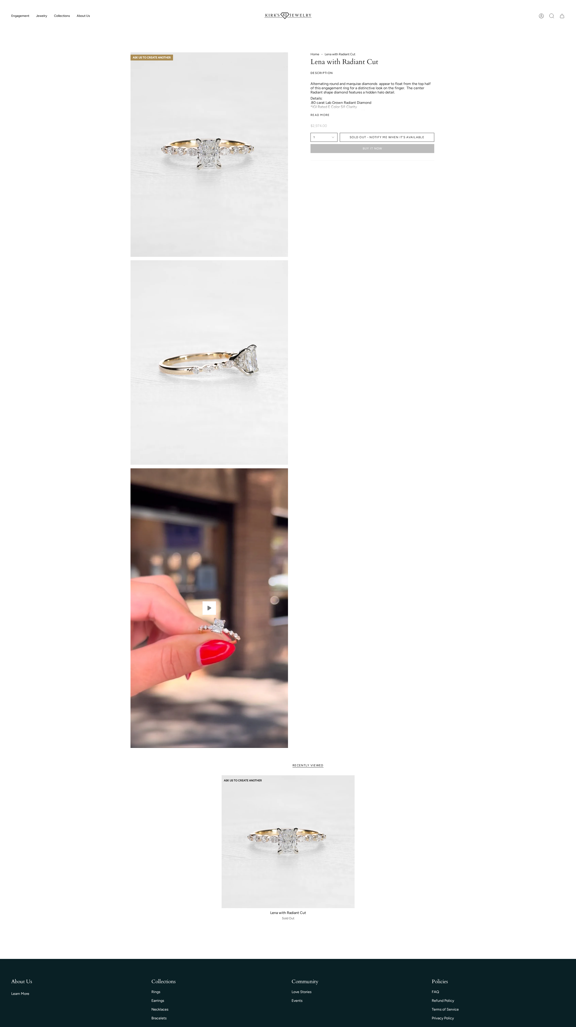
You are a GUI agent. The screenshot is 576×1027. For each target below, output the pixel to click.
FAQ (435, 992)
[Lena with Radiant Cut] (288, 841)
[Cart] (562, 16)
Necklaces (159, 1009)
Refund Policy (443, 1000)
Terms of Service (445, 1009)
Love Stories (301, 992)
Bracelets (158, 1018)
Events (297, 1000)
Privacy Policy (443, 1018)
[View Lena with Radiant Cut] (209, 608)
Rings (155, 992)
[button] (20, 16)
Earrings (157, 1000)
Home (314, 54)
